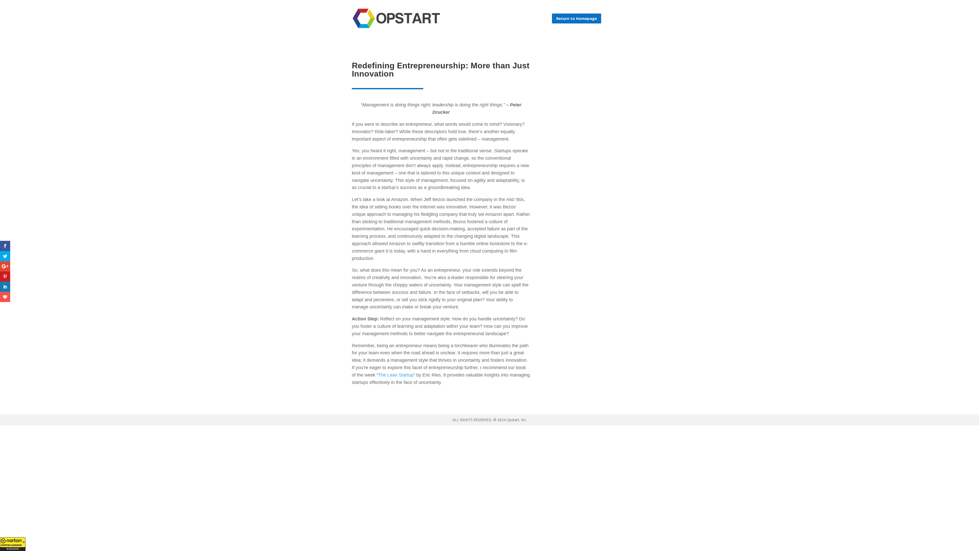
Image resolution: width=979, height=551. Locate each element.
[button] (12, 544)
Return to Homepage (576, 18)
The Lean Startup (396, 375)
